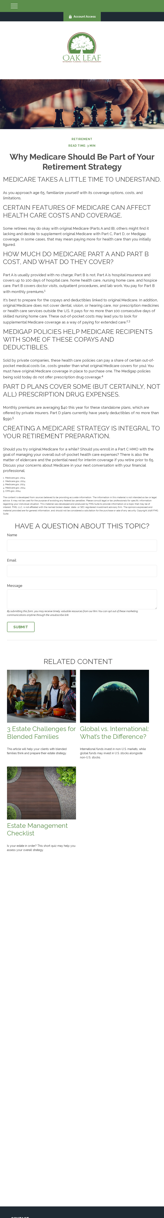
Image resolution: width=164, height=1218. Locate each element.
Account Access (85, 16)
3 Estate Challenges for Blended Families (41, 732)
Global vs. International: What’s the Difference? (114, 732)
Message (14, 586)
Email (11, 560)
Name (12, 535)
